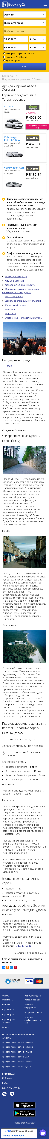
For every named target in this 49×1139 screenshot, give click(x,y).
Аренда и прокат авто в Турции (16, 1066)
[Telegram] (12, 1094)
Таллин (9, 365)
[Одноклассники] (7, 967)
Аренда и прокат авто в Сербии (17, 1061)
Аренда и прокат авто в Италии (17, 1051)
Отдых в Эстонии (14, 280)
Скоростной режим (15, 305)
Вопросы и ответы (33, 1012)
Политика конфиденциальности (33, 1020)
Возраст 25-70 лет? (16, 57)
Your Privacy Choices (22, 1131)
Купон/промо (13, 60)
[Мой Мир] (11, 967)
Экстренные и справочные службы (23, 317)
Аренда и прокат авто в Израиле (17, 1042)
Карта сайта (8, 1009)
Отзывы (6, 1027)
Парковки (10, 313)
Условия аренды (32, 999)
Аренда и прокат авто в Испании (17, 1047)
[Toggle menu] (45, 4)
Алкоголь (10, 309)
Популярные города (16, 276)
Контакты (6, 1004)
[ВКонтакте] (3, 967)
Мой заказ (7, 1078)
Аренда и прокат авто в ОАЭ (15, 1056)
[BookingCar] (14, 4)
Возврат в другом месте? (20, 53)
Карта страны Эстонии (8, 1020)
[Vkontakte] (4, 1094)
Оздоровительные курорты (20, 284)
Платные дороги (14, 296)
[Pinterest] (15, 967)
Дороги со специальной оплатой (23, 300)
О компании (7, 999)
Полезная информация (30, 1006)
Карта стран (8, 1014)
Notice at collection (13, 1135)
